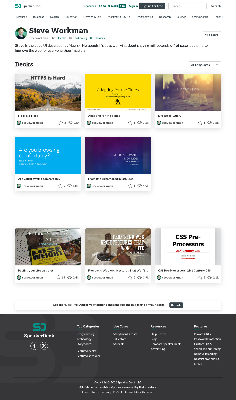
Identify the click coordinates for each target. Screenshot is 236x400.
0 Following (80, 38)
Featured (21, 16)
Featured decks (86, 351)
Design (54, 16)
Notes (198, 364)
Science (181, 16)
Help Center (158, 334)
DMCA (117, 392)
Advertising (158, 348)
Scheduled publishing (207, 348)
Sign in (133, 6)
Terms (96, 392)
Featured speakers (88, 355)
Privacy (106, 392)
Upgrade (176, 305)
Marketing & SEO (118, 16)
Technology (221, 16)
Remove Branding (205, 353)
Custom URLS (203, 344)
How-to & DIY (92, 16)
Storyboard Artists (125, 334)
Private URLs (202, 334)
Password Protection (207, 339)
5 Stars (213, 34)
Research (165, 16)
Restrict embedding (206, 358)
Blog (154, 339)
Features (90, 6)
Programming (144, 16)
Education (71, 16)
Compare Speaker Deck (166, 344)
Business (38, 16)
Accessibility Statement (139, 392)
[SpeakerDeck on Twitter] (44, 346)
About (85, 392)
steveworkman (32, 122)
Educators (119, 339)
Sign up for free (152, 6)
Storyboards (200, 16)
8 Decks (61, 38)
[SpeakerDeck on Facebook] (34, 346)
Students (118, 344)
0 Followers (97, 38)
